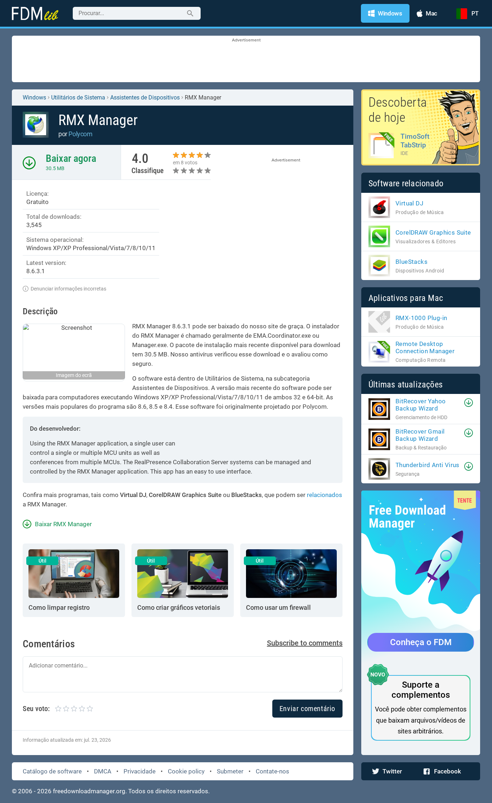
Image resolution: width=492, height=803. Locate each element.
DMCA (102, 771)
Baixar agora (71, 158)
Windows (34, 97)
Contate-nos (272, 771)
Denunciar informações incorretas (68, 289)
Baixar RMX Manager (63, 524)
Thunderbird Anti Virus (427, 465)
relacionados (324, 494)
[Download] (468, 402)
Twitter (392, 771)
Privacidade (140, 771)
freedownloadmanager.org (89, 791)
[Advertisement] (246, 59)
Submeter (230, 771)
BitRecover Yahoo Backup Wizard (420, 405)
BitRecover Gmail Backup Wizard (419, 435)
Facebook (447, 771)
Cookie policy (186, 771)
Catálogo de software (52, 771)
